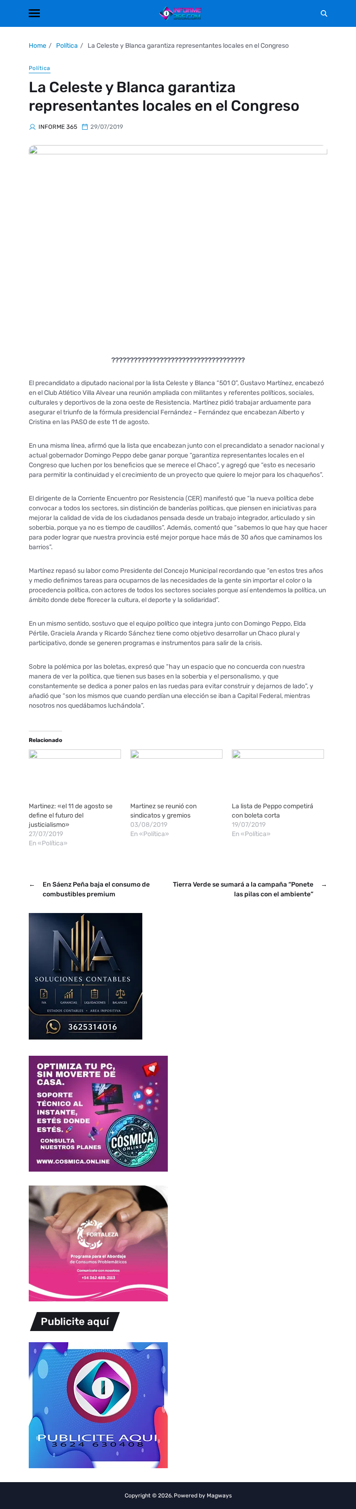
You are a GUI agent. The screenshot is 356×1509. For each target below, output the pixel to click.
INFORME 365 (57, 126)
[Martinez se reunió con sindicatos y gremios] (176, 775)
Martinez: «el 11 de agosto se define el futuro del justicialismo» (71, 815)
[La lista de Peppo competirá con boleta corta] (278, 775)
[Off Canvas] (34, 13)
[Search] (324, 13)
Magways (219, 1495)
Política (40, 68)
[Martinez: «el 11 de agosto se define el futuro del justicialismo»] (75, 775)
